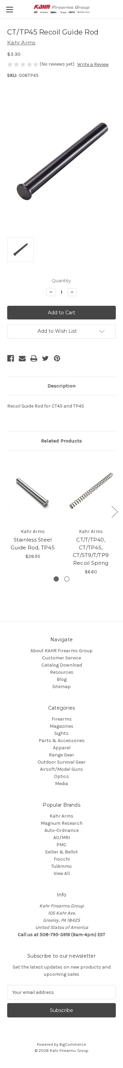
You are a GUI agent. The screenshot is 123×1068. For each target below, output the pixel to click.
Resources (61, 672)
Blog (62, 679)
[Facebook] (10, 358)
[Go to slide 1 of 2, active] (56, 578)
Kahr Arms (61, 816)
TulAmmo (61, 866)
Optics (61, 776)
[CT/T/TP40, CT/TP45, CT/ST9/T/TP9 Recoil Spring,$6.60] (90, 491)
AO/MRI (61, 837)
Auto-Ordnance (61, 830)
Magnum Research (62, 823)
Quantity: (62, 280)
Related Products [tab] (61, 441)
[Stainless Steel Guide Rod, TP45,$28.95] (32, 491)
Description (61, 386)
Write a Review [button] (93, 64)
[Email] (22, 358)
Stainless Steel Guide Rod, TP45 (33, 543)
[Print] (33, 358)
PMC (61, 845)
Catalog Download (61, 665)
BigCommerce (72, 1044)
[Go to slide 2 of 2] (66, 578)
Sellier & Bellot (61, 852)
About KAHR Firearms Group (61, 651)
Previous (9, 511)
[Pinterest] (57, 358)
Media (61, 783)
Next (114, 511)
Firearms (62, 719)
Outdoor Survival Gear (62, 762)
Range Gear (61, 755)
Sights (61, 733)
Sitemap (61, 686)
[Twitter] (45, 358)
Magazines (61, 726)
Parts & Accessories (62, 740)
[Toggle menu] (9, 9)
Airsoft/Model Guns (61, 769)
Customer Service (61, 658)
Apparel (61, 748)
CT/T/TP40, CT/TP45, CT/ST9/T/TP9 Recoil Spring (91, 551)
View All (62, 873)
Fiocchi (62, 859)
